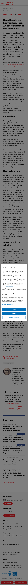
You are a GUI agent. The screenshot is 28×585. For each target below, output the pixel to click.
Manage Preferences (14, 317)
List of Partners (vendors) (7, 304)
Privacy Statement (9, 285)
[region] (14, 292)
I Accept (14, 309)
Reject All (14, 313)
